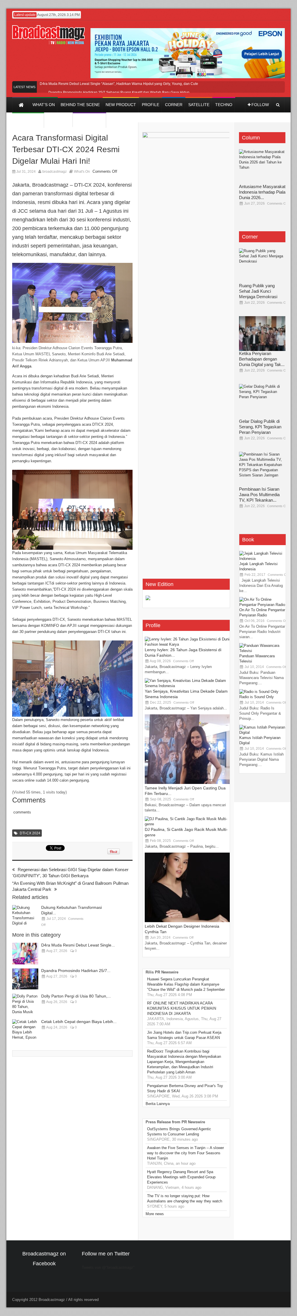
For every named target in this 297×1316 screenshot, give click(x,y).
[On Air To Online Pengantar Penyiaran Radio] (262, 605)
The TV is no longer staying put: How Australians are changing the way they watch (184, 1198)
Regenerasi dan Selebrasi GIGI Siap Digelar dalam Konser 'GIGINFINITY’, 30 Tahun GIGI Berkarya (70, 872)
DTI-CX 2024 (30, 833)
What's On (82, 172)
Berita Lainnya (158, 1104)
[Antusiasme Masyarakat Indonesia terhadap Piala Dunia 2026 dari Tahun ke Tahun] (262, 166)
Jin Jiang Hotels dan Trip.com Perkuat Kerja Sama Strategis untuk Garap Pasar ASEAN (184, 1035)
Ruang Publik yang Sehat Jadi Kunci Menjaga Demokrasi (258, 291)
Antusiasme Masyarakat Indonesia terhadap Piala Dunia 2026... (262, 192)
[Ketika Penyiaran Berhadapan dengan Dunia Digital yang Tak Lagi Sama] (262, 333)
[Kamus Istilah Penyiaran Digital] (262, 732)
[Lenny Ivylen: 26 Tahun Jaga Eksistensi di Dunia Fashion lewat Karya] (188, 644)
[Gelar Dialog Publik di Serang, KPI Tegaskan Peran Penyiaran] (262, 401)
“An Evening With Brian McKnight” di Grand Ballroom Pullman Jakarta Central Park (70, 886)
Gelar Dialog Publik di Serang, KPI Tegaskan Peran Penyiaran (260, 427)
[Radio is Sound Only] (258, 691)
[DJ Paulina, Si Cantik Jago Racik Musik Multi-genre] (188, 824)
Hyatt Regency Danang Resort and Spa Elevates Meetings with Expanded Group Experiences (181, 1177)
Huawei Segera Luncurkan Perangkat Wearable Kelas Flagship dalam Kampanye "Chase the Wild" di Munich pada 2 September (186, 984)
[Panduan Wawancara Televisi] (262, 651)
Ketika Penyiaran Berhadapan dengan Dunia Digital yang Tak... (262, 359)
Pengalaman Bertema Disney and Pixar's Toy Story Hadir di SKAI (185, 1088)
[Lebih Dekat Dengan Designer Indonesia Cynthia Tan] (188, 921)
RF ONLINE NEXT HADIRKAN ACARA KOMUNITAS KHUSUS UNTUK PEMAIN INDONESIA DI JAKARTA (181, 1008)
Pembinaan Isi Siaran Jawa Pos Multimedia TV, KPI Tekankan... (259, 495)
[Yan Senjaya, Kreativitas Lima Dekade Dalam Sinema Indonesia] (188, 686)
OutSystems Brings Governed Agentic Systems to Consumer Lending (179, 1131)
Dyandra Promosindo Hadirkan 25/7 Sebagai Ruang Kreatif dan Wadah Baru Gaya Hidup (118, 92)
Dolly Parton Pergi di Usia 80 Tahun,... (76, 996)
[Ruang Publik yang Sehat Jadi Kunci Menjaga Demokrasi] (262, 265)
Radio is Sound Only (256, 697)
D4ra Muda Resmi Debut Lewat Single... (78, 945)
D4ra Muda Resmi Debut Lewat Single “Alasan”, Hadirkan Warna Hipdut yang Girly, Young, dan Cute (119, 84)
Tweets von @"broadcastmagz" (108, 1267)
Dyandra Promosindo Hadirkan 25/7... (76, 970)
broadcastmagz (54, 172)
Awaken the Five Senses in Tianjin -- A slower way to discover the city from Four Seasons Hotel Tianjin (185, 1153)
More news (155, 1214)
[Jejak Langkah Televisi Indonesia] (262, 558)
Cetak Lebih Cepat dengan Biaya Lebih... (79, 1021)
